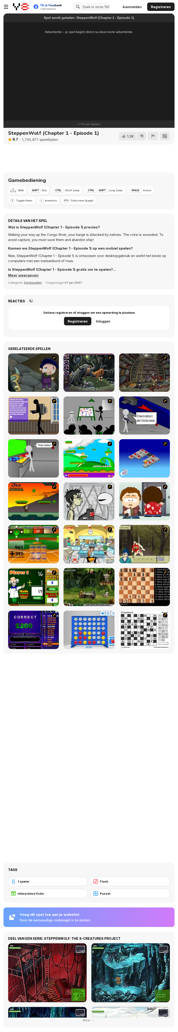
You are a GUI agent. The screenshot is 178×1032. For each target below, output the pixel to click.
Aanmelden (132, 7)
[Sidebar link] (6, 6)
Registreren (161, 7)
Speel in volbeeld (89, 103)
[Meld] (153, 136)
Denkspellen (33, 282)
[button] (23, 275)
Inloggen (103, 321)
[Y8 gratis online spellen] (21, 6)
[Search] (77, 7)
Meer (87, 1020)
